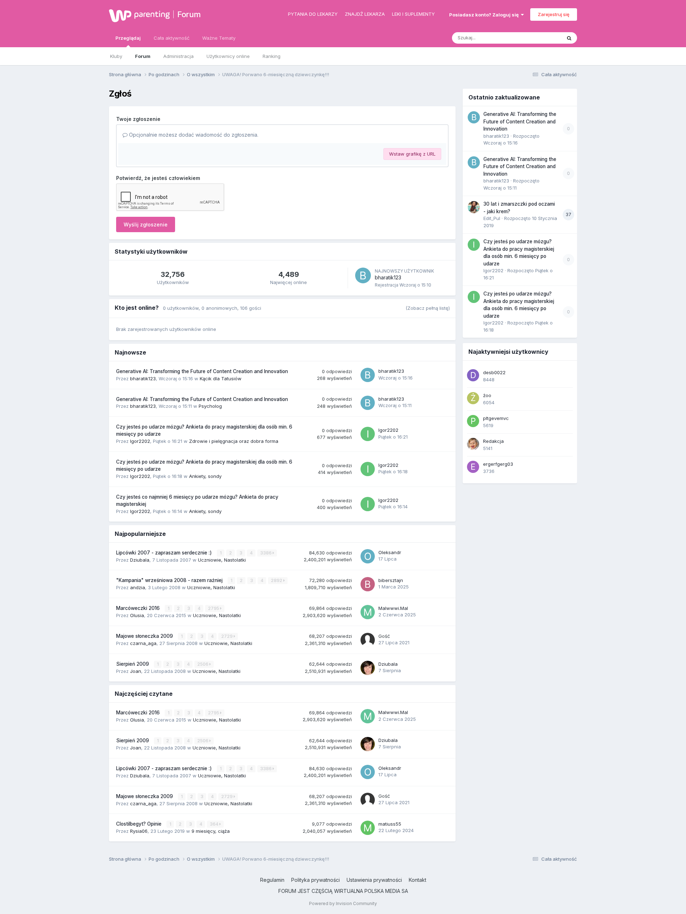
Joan (135, 671)
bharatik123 (388, 277)
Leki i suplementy (413, 14)
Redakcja (493, 441)
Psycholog (210, 406)
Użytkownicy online (228, 56)
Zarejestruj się (554, 14)
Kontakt (417, 880)
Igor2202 (140, 441)
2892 (277, 580)
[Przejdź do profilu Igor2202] (368, 434)
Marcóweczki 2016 (138, 608)
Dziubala (139, 560)
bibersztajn (390, 580)
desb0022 (494, 372)
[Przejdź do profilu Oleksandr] (368, 556)
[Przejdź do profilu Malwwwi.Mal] (368, 612)
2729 (227, 636)
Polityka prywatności (315, 880)
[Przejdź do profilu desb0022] (473, 375)
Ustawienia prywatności (374, 880)
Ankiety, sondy (205, 476)
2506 (203, 664)
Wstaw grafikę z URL (412, 154)
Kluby (116, 56)
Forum (189, 14)
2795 (214, 608)
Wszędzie (541, 37)
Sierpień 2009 (133, 664)
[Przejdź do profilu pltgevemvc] (473, 421)
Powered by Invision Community (343, 903)
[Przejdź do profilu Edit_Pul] (474, 207)
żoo (487, 395)
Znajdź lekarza (365, 14)
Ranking (271, 56)
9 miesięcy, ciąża (211, 831)
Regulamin (272, 880)
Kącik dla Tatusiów (221, 378)
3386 (266, 553)
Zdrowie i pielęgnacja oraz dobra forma (233, 441)
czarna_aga (143, 643)
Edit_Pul (491, 218)
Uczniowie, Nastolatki (222, 560)
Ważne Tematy (218, 38)
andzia (137, 587)
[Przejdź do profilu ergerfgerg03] (473, 467)
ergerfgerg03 (498, 464)
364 (214, 824)
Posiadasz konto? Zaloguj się (485, 15)
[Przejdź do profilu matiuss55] (368, 828)
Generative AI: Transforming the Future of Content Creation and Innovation (202, 371)
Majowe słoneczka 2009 (145, 636)
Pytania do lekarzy (313, 14)
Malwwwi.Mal (393, 608)
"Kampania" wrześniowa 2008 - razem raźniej (170, 580)
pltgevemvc (496, 418)
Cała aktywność (171, 38)
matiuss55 (389, 824)
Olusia (137, 615)
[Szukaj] (569, 38)
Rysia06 (139, 831)
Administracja (178, 56)
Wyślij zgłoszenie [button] (146, 224)
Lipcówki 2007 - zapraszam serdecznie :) (164, 553)
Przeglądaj (128, 38)
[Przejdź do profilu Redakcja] (473, 444)
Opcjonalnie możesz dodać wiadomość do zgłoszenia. (193, 135)
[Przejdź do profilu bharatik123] (363, 275)
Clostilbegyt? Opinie (139, 824)
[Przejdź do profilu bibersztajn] (368, 584)
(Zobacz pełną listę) (428, 308)
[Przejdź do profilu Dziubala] (368, 668)
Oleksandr (389, 552)
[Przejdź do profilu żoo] (473, 398)
